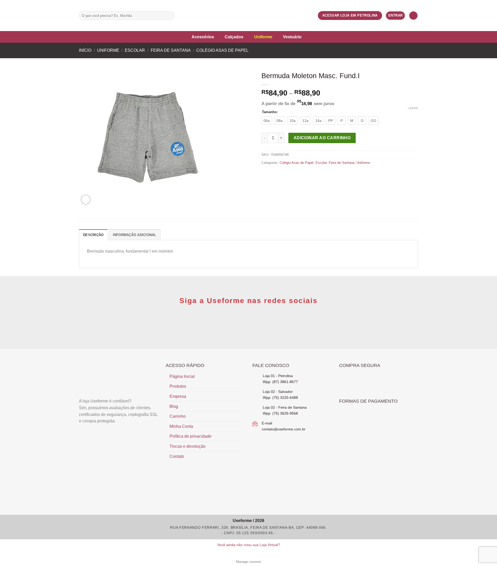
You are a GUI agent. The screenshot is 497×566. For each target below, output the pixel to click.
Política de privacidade (190, 436)
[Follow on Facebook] (180, 15)
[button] (413, 15)
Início (85, 50)
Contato (177, 456)
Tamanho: (270, 112)
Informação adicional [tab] (134, 235)
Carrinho (178, 416)
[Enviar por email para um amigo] (277, 173)
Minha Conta (181, 426)
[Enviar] (169, 15)
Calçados (234, 37)
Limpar (413, 108)
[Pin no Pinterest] (283, 173)
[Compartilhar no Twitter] (271, 173)
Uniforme (263, 37)
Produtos (178, 386)
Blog (174, 406)
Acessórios (203, 37)
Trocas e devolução (188, 446)
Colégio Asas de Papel (222, 50)
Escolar (135, 50)
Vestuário (292, 37)
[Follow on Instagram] (187, 15)
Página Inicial (182, 376)
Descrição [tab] (93, 235)
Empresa (178, 396)
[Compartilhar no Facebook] (264, 173)
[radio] (266, 120)
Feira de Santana (171, 50)
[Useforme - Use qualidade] (248, 16)
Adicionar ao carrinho (322, 138)
